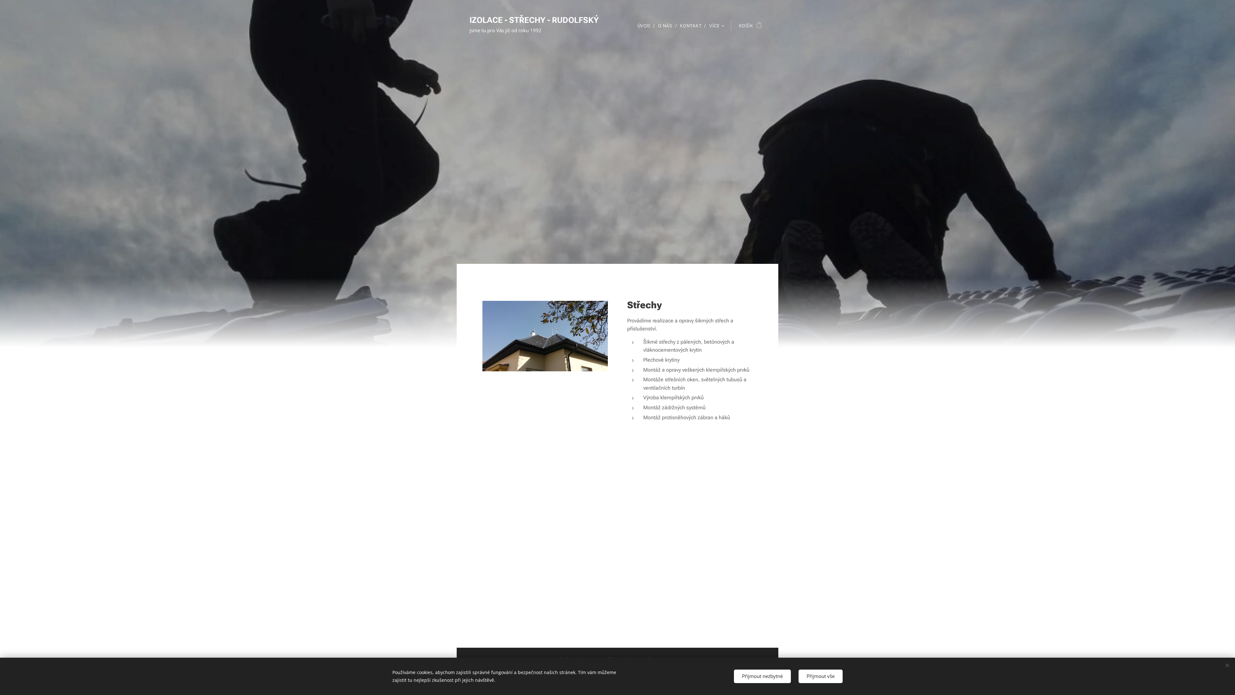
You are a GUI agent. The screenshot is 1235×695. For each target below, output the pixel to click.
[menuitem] (645, 26)
